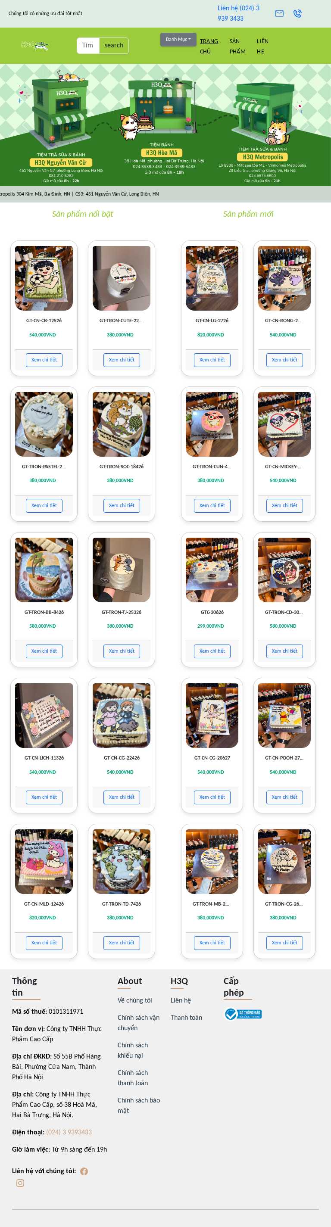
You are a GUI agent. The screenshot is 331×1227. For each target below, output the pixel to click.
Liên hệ (181, 1000)
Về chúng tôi (135, 1000)
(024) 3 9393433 (69, 1132)
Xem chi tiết (44, 360)
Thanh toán (186, 1018)
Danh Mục (176, 39)
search (114, 45)
